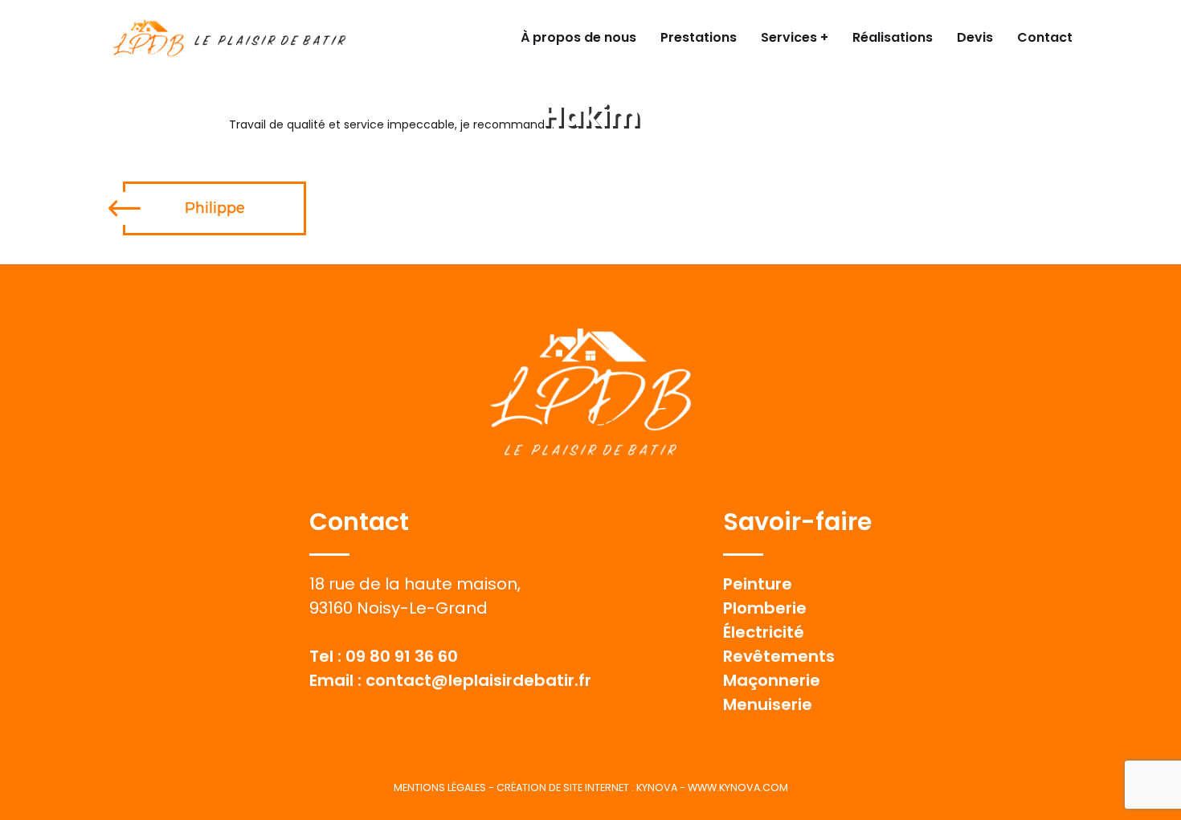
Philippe (215, 208)
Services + (794, 37)
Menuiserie (767, 704)
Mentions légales (440, 787)
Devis (975, 37)
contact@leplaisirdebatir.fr (478, 680)
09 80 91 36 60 (401, 656)
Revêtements (779, 656)
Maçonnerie (771, 680)
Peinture (757, 584)
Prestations (698, 37)
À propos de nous (578, 37)
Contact (1045, 37)
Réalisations (892, 37)
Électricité (763, 632)
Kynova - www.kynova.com (712, 787)
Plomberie (765, 608)
